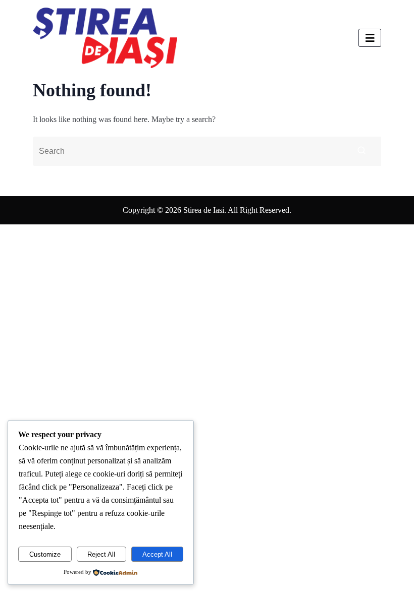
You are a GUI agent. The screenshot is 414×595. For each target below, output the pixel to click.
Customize (45, 554)
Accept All (157, 554)
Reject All (101, 554)
